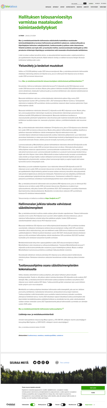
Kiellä (93, 392)
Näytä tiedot (88, 404)
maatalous (41, 335)
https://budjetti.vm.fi (52, 198)
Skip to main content (7, 10)
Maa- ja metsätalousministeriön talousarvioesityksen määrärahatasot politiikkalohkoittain (52, 81)
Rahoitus (79, 7)
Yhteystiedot (94, 7)
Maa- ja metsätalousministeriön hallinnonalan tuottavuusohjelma (40, 309)
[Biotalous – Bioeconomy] (9, 6)
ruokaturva (60, 335)
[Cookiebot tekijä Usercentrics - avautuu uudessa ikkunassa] (11, 404)
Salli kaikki (93, 388)
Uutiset (62, 7)
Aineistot (86, 7)
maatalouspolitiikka (50, 335)
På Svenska (103, 3)
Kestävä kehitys (70, 7)
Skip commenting (53, 344)
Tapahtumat (103, 7)
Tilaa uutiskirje (64, 362)
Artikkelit (56, 7)
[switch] (49, 404)
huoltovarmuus (32, 335)
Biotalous (48, 7)
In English (97, 3)
